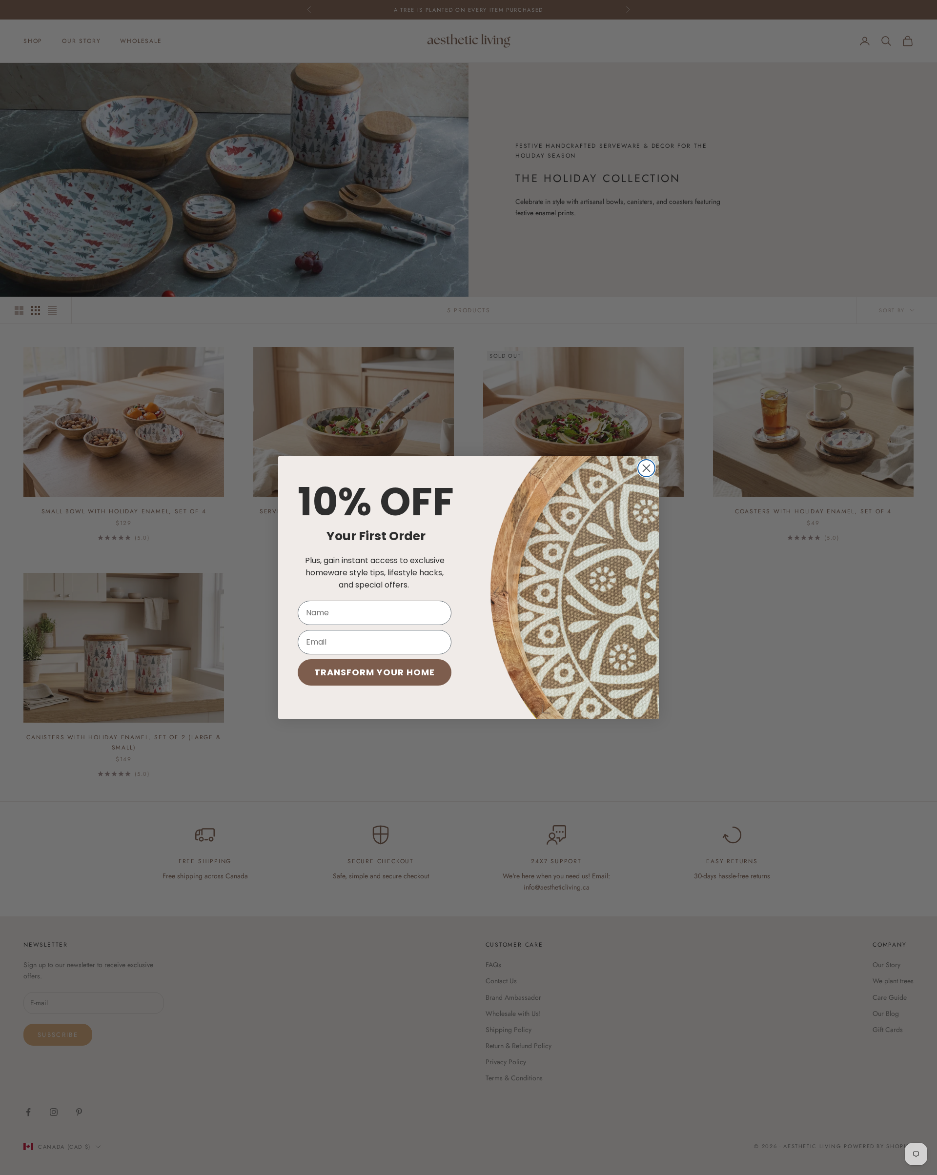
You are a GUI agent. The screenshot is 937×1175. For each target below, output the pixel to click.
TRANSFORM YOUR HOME (374, 672)
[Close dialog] (646, 468)
